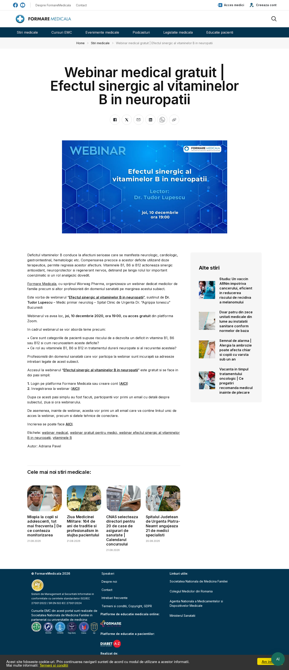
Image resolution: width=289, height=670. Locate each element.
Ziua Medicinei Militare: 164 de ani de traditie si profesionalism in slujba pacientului (83, 526)
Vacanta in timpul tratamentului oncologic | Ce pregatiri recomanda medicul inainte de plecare (236, 381)
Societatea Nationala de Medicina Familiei (60, 615)
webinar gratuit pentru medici (93, 432)
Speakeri (108, 573)
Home (80, 43)
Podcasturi (141, 32)
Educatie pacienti (219, 32)
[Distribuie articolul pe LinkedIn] (150, 120)
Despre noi (109, 581)
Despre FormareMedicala (53, 5)
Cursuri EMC (61, 32)
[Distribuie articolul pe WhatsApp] (162, 120)
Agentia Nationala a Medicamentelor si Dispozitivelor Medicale (196, 603)
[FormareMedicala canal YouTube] (22, 5)
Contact (81, 5)
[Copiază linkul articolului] (174, 120)
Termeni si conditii (54, 665)
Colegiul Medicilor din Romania (191, 591)
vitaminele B (62, 438)
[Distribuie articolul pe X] (127, 120)
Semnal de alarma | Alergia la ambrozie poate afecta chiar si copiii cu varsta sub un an (235, 349)
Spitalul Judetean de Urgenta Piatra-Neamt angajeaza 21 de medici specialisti (163, 526)
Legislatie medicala (178, 32)
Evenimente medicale (102, 32)
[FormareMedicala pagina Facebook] (15, 5)
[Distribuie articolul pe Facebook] (115, 120)
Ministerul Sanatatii (182, 615)
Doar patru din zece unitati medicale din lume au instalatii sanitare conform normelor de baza (236, 321)
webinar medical (55, 432)
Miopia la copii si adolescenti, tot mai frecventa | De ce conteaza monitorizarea (44, 526)
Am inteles (270, 661)
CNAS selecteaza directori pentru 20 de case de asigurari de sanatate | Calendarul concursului (122, 531)
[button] (230, 5)
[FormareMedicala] (44, 19)
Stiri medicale (27, 32)
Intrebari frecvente (115, 598)
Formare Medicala (41, 284)
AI (278, 659)
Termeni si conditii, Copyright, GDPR (127, 606)
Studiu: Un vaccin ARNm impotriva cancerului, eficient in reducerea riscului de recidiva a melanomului (235, 290)
